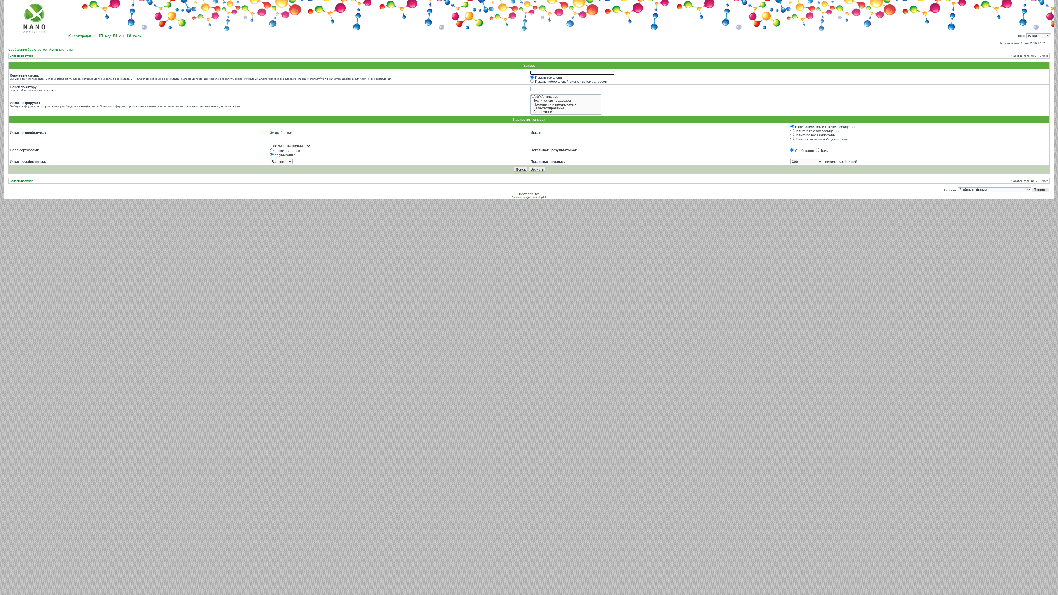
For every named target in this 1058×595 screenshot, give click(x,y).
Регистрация (81, 36)
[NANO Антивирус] (566, 97)
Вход (107, 36)
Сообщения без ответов (27, 49)
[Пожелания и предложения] (566, 105)
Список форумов (21, 55)
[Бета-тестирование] (566, 108)
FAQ (120, 36)
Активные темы (61, 49)
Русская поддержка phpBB (529, 197)
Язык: (1021, 35)
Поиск (136, 36)
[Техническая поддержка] (566, 101)
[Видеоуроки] (566, 112)
